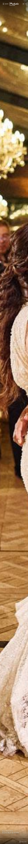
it (25, 4)
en (23, 4)
